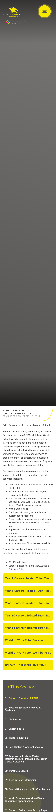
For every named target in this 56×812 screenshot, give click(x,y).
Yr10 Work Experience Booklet (36, 502)
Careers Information (17, 413)
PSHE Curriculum (17, 562)
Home (6, 410)
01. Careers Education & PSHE (22, 416)
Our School (21, 410)
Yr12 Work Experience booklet (26, 505)
